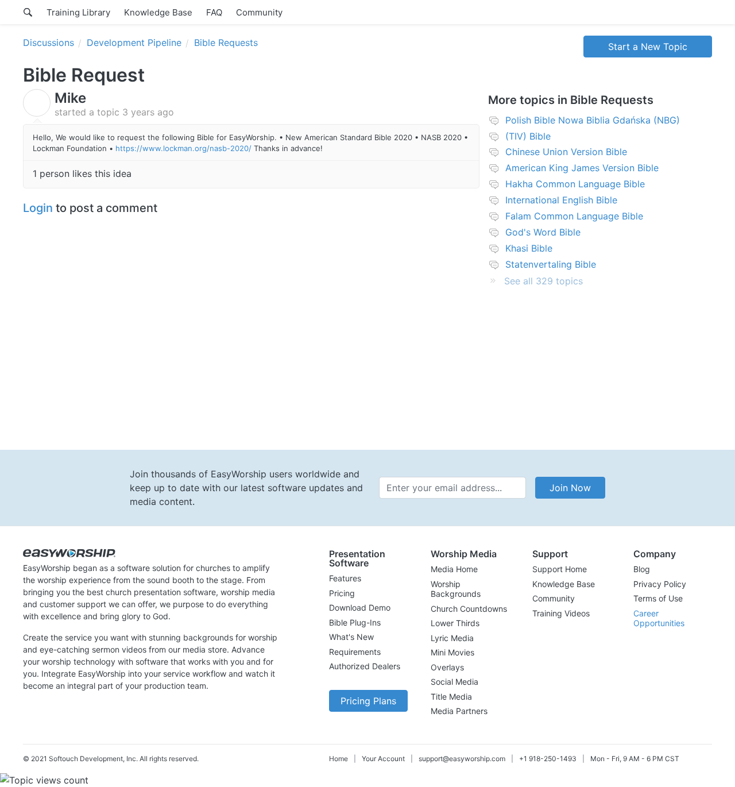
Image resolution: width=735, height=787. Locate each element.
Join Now (570, 487)
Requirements (355, 652)
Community (259, 12)
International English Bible (561, 200)
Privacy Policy (659, 584)
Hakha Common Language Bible (575, 184)
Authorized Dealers (364, 666)
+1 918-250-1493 (548, 758)
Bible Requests (226, 42)
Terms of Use (658, 598)
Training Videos (561, 613)
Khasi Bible (528, 248)
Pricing (342, 593)
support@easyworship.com (462, 758)
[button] (368, 558)
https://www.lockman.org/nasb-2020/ (183, 148)
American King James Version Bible (582, 167)
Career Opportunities (658, 618)
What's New (351, 637)
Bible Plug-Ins (355, 622)
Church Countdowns (469, 609)
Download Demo (359, 607)
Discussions (48, 42)
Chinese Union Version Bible (566, 151)
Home (338, 758)
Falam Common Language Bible (574, 216)
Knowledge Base (158, 12)
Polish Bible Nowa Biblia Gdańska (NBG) (592, 120)
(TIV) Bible (528, 136)
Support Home (559, 569)
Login (38, 208)
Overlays (447, 667)
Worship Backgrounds (456, 589)
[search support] (28, 12)
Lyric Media (452, 638)
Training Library (78, 12)
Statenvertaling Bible (550, 264)
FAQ (214, 12)
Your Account (383, 758)
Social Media (454, 681)
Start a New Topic (647, 46)
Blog (641, 569)
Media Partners (459, 711)
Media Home (454, 569)
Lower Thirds (455, 623)
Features (345, 578)
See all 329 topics (543, 281)
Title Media (451, 696)
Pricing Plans (368, 701)
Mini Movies (452, 652)
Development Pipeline (134, 42)
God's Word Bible (543, 232)
